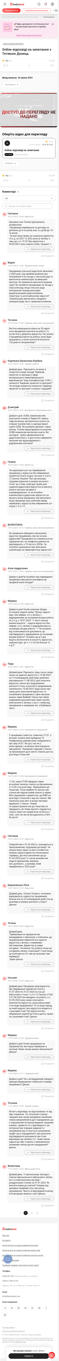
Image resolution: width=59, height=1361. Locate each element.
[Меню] (5, 4)
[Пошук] (39, 4)
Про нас (5, 1235)
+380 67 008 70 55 (10, 1281)
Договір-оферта (8, 1327)
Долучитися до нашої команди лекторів (20, 1245)
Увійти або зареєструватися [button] (29, 35)
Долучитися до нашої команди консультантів (22, 1255)
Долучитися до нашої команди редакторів (21, 1250)
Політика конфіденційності (13, 1331)
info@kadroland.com (11, 1296)
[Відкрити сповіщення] (45, 4)
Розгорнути (10, 84)
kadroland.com (20, 1342)
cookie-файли (38, 1351)
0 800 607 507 (20, 1276)
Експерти (6, 1240)
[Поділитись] (29, 65)
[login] (52, 4)
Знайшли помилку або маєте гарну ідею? (20, 1265)
